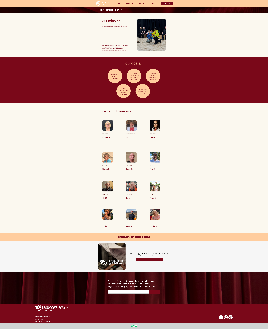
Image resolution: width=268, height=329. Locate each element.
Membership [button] (141, 3)
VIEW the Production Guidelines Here (149, 259)
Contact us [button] (167, 3)
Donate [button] (152, 3)
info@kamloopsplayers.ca (43, 316)
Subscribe (155, 292)
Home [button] (120, 3)
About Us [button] (129, 3)
